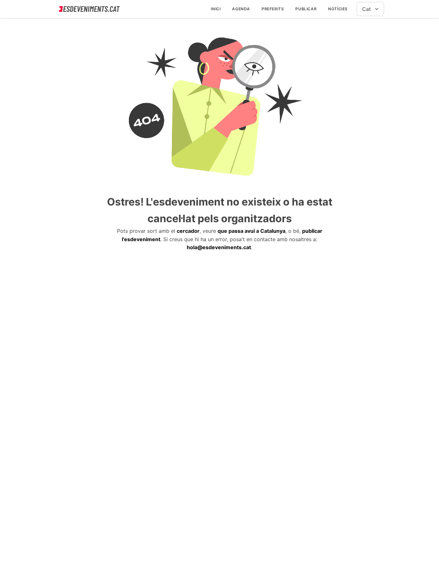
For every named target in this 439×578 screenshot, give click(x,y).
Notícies (338, 8)
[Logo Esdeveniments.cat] (89, 9)
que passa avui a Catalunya (251, 231)
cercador (188, 231)
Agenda (241, 8)
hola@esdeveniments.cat (219, 247)
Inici (215, 8)
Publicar (306, 8)
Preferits (273, 8)
